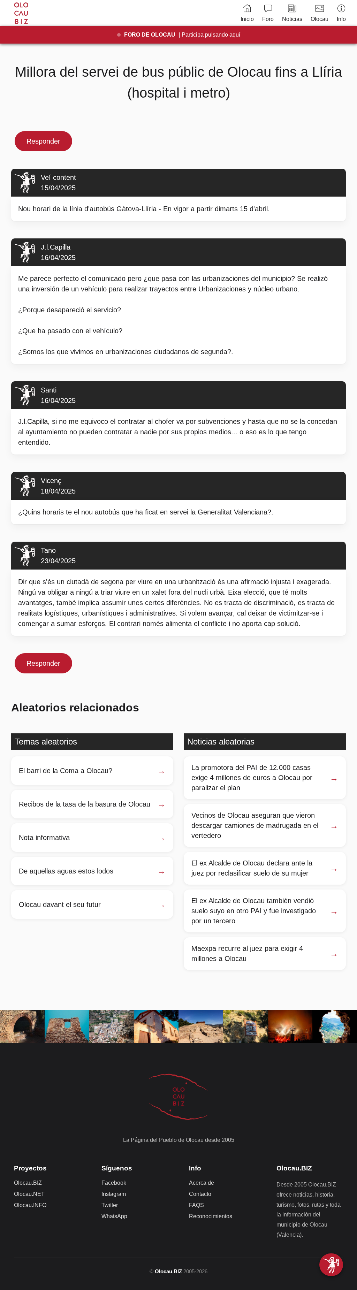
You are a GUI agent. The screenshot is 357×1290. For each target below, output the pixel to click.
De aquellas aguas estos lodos (66, 871)
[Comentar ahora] (331, 1264)
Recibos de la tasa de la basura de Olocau (84, 804)
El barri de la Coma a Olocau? (65, 770)
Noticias (292, 19)
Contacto (200, 1194)
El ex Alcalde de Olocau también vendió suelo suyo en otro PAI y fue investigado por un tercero (253, 911)
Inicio (247, 19)
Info (341, 19)
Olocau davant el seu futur (60, 904)
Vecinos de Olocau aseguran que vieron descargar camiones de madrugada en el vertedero (254, 825)
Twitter (109, 1205)
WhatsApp (114, 1216)
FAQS (196, 1205)
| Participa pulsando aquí (182, 35)
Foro (268, 19)
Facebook (113, 1183)
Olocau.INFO (30, 1205)
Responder (43, 141)
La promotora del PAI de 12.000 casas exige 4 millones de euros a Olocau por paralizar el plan (251, 778)
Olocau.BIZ (28, 1183)
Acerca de (201, 1183)
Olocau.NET (29, 1194)
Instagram (113, 1194)
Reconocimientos (210, 1216)
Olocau (319, 19)
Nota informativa (44, 837)
